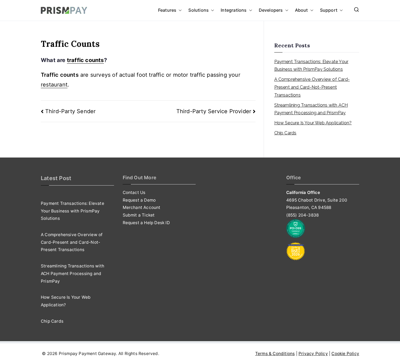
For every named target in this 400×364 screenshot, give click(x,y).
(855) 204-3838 (302, 215)
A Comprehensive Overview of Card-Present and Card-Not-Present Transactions (312, 87)
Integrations (234, 10)
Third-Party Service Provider (213, 111)
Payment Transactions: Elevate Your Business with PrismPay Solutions (311, 65)
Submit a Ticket (139, 215)
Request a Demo (139, 200)
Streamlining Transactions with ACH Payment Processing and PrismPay (311, 109)
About (301, 10)
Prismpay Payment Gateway (87, 353)
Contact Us (134, 192)
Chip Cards (285, 132)
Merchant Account (142, 207)
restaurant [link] (54, 84)
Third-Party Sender (70, 111)
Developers (271, 10)
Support (328, 10)
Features (167, 10)
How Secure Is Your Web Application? (313, 122)
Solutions (198, 10)
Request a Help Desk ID (146, 222)
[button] (179, 10)
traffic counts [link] (85, 60)
